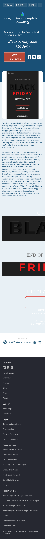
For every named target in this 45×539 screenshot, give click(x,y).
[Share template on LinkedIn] (39, 57)
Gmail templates (9, 525)
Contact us (7, 413)
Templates (9, 32)
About (5, 398)
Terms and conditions (12, 424)
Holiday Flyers (24, 32)
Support (20, 4)
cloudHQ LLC (7, 533)
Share (32, 4)
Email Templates (10, 459)
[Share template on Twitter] (34, 57)
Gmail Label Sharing (11, 480)
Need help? (7, 408)
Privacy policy (8, 429)
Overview (6, 378)
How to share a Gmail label (14, 520)
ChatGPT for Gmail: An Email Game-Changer (21, 500)
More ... (6, 485)
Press (5, 393)
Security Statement (10, 434)
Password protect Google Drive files (17, 495)
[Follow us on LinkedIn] (4, 367)
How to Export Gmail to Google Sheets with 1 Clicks (21, 513)
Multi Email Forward (11, 475)
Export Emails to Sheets (12, 449)
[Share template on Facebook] (29, 57)
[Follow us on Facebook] (12, 367)
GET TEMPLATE (14, 57)
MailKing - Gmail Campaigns (14, 465)
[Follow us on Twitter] (8, 367)
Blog (5, 388)
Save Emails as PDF (10, 454)
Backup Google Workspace (14, 505)
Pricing (8, 4)
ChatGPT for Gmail (10, 470)
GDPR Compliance (10, 439)
